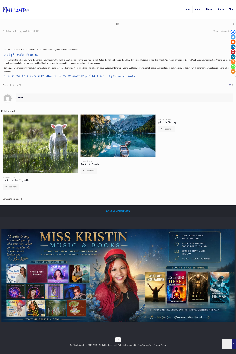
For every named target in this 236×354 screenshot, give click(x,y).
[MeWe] (233, 56)
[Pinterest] (233, 51)
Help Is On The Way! (167, 122)
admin (19, 31)
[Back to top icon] (118, 339)
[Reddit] (233, 41)
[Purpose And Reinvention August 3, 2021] (229, 344)
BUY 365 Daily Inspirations (118, 211)
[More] (233, 71)
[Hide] (235, 76)
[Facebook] (233, 32)
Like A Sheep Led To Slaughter (16, 180)
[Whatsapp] (233, 66)
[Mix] (233, 61)
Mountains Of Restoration (90, 164)
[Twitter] (233, 37)
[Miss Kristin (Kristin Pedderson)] (15, 9)
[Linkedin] (233, 46)
